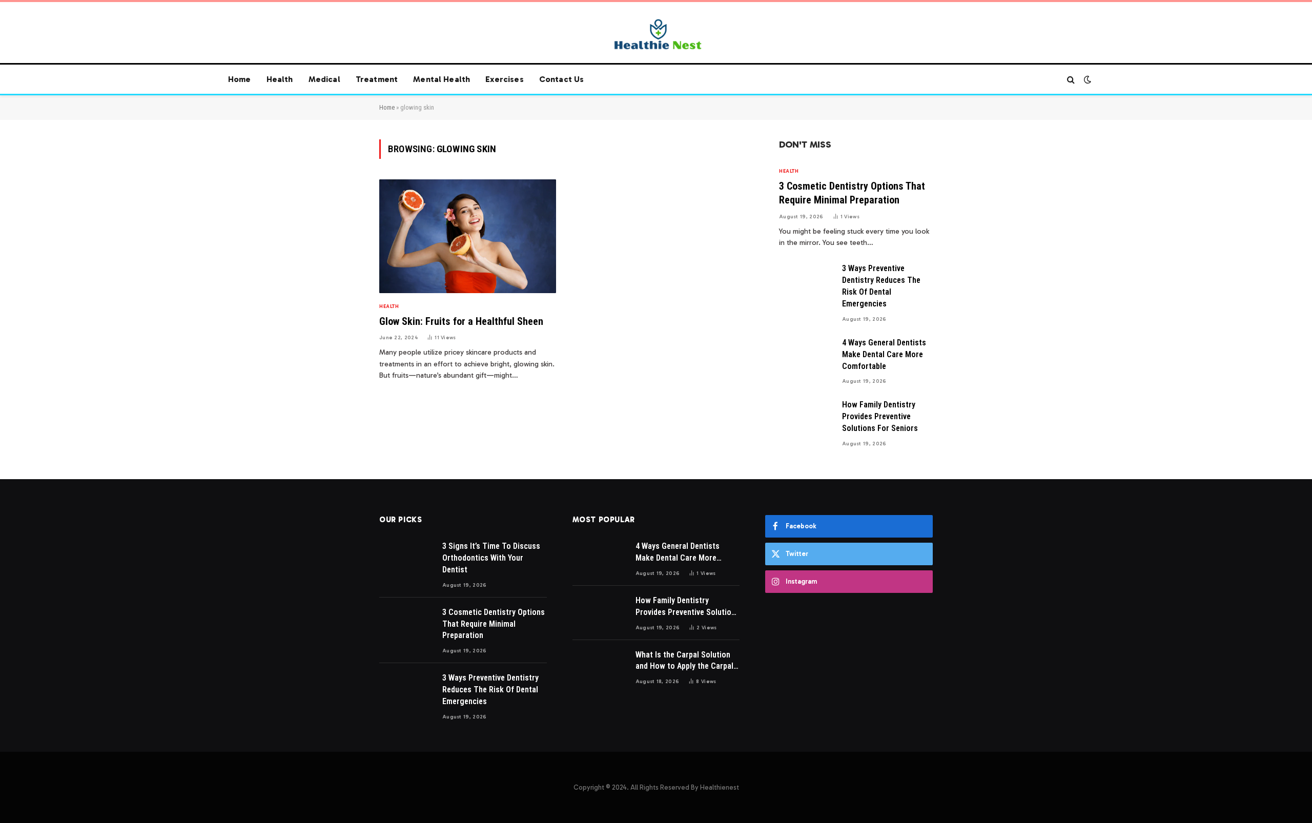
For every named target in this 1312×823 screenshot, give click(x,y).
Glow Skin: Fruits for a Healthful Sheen (461, 321)
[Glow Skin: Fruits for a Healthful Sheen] (467, 236)
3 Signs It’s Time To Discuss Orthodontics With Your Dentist (491, 557)
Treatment (377, 79)
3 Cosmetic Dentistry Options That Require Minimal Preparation (852, 193)
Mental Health (441, 79)
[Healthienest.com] (656, 34)
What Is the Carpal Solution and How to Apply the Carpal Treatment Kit (684, 661)
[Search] (1071, 79)
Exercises (504, 79)
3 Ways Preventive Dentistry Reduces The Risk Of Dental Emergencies (881, 285)
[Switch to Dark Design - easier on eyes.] (1086, 79)
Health (279, 79)
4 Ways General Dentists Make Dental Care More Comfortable (884, 354)
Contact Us (561, 79)
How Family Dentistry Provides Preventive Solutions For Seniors (880, 416)
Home (239, 79)
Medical (324, 79)
